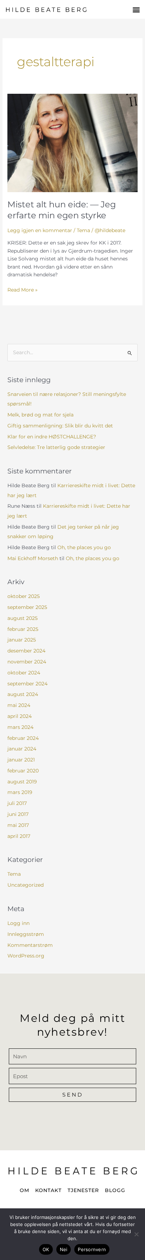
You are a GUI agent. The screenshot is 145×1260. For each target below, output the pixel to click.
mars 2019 (19, 792)
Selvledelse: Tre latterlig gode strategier (56, 447)
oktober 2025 (23, 596)
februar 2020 (23, 770)
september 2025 (27, 607)
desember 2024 (26, 651)
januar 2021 (21, 760)
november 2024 (26, 661)
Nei (64, 1249)
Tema (83, 230)
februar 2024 (23, 738)
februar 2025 (22, 629)
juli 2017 (17, 803)
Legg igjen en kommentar (39, 230)
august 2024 (22, 694)
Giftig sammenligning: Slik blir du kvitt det (60, 425)
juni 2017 (18, 814)
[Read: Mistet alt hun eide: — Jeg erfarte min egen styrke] (72, 142)
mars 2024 (20, 727)
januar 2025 (21, 640)
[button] (136, 9)
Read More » (22, 289)
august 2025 (22, 618)
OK (46, 1249)
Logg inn (18, 923)
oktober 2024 (23, 672)
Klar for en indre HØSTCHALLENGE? (51, 436)
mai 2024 (18, 705)
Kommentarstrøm (30, 945)
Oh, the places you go (84, 547)
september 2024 (27, 683)
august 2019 (22, 781)
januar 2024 (21, 749)
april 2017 (18, 836)
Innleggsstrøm (25, 934)
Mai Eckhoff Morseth (32, 558)
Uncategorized (25, 885)
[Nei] (136, 1234)
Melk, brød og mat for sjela (40, 415)
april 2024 (19, 716)
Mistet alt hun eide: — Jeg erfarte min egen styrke (61, 209)
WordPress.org (25, 956)
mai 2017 (18, 825)
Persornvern (92, 1249)
